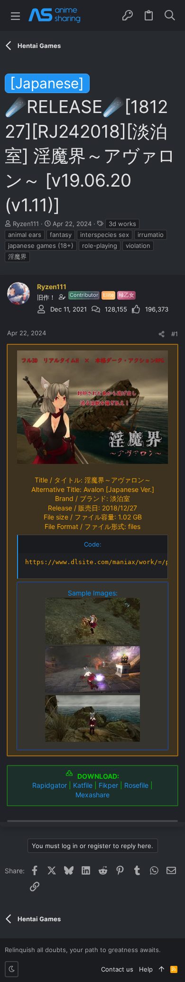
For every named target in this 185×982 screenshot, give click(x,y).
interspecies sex (104, 234)
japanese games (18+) (41, 245)
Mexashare (92, 795)
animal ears (24, 234)
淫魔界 (17, 256)
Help (146, 969)
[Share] (161, 334)
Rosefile (136, 785)
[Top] (161, 969)
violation (138, 245)
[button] (15, 15)
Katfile (82, 785)
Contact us (117, 969)
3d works (122, 223)
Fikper (108, 785)
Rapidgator (49, 785)
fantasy (61, 234)
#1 (174, 334)
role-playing (99, 245)
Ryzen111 (26, 223)
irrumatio (151, 234)
